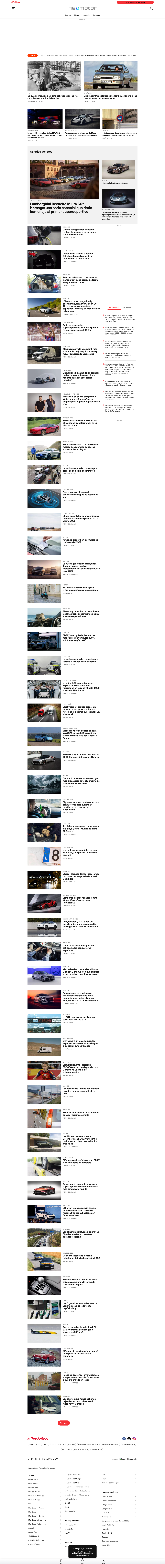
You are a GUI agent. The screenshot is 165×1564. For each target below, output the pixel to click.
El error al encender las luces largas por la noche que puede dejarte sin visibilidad (81, 876)
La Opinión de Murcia (72, 1483)
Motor (104, 180)
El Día (30, 1504)
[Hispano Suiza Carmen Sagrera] (118, 169)
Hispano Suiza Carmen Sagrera (115, 183)
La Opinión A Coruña (72, 1475)
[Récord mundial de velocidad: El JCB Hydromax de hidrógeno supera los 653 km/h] (44, 1333)
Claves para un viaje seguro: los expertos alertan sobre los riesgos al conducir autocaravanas (80, 1043)
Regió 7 (67, 1503)
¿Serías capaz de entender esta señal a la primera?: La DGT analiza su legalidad (119, 134)
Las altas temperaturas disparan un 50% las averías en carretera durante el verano (81, 1234)
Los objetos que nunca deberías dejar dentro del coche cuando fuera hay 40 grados (79, 1401)
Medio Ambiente (108, 1525)
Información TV (70, 1525)
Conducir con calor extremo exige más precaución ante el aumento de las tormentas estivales (81, 781)
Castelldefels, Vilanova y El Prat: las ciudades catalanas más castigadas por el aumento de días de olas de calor (120, 383)
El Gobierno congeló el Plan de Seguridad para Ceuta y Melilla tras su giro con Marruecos (119, 355)
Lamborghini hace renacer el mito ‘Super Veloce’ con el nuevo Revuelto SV (80, 900)
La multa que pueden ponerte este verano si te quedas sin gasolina (80, 660)
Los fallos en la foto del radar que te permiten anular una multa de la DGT (81, 1091)
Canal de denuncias (128, 1444)
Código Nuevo (107, 1505)
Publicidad (61, 1444)
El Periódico (32, 1512)
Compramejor (107, 1509)
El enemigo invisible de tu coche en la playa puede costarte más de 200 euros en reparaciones (81, 614)
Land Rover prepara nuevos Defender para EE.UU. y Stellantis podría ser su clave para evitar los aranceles (80, 1140)
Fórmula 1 (105, 1513)
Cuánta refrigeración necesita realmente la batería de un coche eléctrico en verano (79, 232)
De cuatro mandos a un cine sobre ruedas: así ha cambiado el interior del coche (53, 97)
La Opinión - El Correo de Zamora (77, 1487)
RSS (53, 1444)
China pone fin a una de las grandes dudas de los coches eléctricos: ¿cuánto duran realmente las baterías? (81, 376)
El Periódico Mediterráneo (37, 1524)
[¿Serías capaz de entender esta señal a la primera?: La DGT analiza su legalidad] (120, 119)
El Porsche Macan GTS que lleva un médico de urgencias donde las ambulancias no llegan (81, 447)
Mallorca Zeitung (71, 1499)
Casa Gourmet (107, 1497)
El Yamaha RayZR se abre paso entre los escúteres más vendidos (80, 588)
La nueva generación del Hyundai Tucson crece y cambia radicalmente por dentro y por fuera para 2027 (81, 567)
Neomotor (105, 1529)
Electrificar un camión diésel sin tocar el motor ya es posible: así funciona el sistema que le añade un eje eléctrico (81, 711)
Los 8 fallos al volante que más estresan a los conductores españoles (78, 948)
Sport (67, 1507)
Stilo (103, 1475)
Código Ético (66, 1449)
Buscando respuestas (110, 1541)
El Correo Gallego (34, 1500)
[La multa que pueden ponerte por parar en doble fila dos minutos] (44, 474)
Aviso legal (71, 1444)
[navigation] (82, 1561)
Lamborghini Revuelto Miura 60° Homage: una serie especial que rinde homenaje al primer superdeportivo (61, 208)
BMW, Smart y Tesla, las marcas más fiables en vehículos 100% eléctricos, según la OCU (79, 638)
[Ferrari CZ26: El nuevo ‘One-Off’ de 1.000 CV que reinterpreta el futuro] (44, 760)
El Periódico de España (36, 1516)
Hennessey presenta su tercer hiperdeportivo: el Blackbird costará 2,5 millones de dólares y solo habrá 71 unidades (118, 215)
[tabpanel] (120, 364)
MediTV (67, 1533)
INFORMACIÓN (33, 1536)
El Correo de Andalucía (36, 1496)
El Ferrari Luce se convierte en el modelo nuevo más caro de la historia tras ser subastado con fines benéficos (79, 1212)
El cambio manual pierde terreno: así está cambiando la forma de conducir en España (80, 1282)
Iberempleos (106, 1517)
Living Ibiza (106, 1545)
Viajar (104, 1479)
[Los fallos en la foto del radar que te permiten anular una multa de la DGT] (44, 1094)
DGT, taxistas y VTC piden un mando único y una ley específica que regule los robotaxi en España (80, 924)
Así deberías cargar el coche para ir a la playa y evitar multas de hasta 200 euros (81, 828)
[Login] (151, 8)
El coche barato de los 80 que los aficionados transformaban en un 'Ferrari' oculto (80, 423)
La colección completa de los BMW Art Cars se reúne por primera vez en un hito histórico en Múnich (45, 135)
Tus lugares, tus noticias (82, 1549)
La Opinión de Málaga (73, 1479)
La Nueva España (34, 1544)
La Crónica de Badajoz (36, 1540)
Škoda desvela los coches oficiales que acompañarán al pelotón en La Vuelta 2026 (81, 518)
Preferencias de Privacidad (110, 1444)
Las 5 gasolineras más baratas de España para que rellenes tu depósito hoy (80, 1306)
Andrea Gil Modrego (35, 101)
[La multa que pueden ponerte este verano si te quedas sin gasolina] (44, 665)
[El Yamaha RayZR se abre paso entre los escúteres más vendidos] (44, 593)
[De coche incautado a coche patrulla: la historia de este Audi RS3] (44, 1261)
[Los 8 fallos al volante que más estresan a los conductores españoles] (44, 951)
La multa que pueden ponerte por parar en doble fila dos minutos (80, 469)
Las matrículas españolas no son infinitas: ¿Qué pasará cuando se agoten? (80, 852)
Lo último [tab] (127, 307)
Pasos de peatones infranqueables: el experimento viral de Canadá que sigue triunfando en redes (81, 1377)
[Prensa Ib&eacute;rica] (129, 1459)
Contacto (45, 1444)
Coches (68, 15)
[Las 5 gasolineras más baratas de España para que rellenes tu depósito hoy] (44, 1309)
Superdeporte (70, 1511)
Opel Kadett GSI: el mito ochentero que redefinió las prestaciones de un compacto (110, 97)
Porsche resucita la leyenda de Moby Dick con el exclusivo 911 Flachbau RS (81, 134)
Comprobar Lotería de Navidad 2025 (115, 1521)
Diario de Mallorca (34, 1492)
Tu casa (105, 1537)
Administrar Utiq (97, 1449)
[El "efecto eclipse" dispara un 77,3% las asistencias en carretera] (44, 1166)
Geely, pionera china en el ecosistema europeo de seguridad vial (80, 494)
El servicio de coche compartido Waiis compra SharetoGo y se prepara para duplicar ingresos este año (81, 400)
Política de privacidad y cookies (88, 1444)
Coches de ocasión (109, 1501)
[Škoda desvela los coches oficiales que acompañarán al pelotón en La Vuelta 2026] (44, 522)
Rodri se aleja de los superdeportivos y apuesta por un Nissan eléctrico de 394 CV (80, 327)
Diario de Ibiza (33, 1488)
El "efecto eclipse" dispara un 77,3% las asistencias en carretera (81, 1161)
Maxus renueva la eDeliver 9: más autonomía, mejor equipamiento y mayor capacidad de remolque (80, 351)
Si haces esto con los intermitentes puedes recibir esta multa (81, 1113)
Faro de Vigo (32, 1532)
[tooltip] (82, 1551)
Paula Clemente (69, 407)
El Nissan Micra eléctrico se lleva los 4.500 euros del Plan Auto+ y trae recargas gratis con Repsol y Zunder (80, 734)
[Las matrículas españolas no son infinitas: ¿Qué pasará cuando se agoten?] (44, 856)
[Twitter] (129, 1439)
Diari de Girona (33, 1480)
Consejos (96, 15)
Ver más (63, 1423)
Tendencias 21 (107, 1533)
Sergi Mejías (67, 593)
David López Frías (69, 929)
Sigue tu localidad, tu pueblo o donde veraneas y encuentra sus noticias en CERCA (82, 1553)
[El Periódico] (38, 1439)
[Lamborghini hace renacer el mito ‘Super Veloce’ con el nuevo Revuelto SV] (44, 903)
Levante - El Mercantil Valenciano (77, 1495)
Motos (76, 15)
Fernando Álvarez (90, 101)
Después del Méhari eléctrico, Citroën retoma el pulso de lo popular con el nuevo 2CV (78, 256)
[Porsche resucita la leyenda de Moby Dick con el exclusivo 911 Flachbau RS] (82, 119)
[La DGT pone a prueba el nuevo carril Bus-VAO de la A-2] (44, 1023)
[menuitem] (61, 1561)
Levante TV (69, 1529)
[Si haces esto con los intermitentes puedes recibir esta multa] (44, 1118)
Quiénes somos (33, 1444)
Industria (85, 15)
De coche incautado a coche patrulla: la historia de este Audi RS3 (81, 1256)
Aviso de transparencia (81, 1449)
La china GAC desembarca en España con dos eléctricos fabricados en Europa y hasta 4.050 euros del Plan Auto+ (81, 687)
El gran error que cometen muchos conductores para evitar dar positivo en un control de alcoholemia (81, 806)
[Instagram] (134, 1439)
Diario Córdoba (33, 1484)
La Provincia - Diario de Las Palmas (77, 1491)
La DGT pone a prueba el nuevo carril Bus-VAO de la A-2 (79, 1018)
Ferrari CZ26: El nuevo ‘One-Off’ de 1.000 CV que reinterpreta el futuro (81, 755)
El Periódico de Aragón (36, 1508)
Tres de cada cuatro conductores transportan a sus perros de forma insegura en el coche (80, 280)
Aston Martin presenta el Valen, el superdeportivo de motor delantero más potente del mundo (81, 1186)
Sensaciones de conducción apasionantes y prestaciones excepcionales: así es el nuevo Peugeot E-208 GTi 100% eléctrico (80, 997)
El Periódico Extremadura (37, 1520)
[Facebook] (124, 1439)
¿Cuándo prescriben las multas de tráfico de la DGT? (80, 541)
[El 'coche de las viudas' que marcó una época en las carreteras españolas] (44, 1357)
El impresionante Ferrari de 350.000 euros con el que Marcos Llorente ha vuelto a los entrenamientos (80, 1068)
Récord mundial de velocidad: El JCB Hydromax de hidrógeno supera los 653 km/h (79, 1329)
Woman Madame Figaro (110, 1483)
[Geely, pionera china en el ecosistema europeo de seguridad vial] (44, 498)
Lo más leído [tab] (114, 307)
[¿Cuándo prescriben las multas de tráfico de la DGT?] (44, 545)
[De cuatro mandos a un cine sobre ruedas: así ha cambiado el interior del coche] (54, 76)
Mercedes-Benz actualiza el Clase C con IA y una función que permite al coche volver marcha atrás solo (81, 972)
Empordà (31, 1528)
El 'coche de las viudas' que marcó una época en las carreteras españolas (80, 1353)
